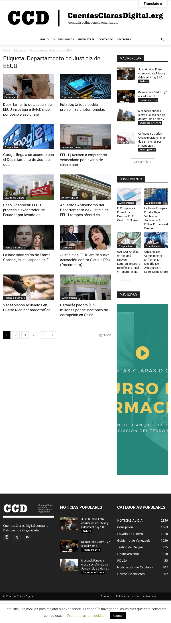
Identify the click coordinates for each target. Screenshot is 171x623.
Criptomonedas (70, 97)
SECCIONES (124, 39)
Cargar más (141, 162)
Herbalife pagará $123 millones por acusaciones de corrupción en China (84, 310)
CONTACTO (106, 39)
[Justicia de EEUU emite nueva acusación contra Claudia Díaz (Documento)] (85, 237)
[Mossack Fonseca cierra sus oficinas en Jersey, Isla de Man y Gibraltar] (126, 115)
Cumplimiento (12, 147)
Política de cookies (127, 596)
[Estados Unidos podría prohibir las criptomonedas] (85, 86)
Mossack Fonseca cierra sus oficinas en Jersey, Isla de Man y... (152, 115)
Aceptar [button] (118, 615)
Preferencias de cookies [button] (85, 615)
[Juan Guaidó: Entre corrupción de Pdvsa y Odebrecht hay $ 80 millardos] (126, 74)
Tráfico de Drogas (14, 247)
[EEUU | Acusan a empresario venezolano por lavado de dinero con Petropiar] (85, 137)
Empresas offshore (150, 122)
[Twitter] (16, 537)
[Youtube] (27, 537)
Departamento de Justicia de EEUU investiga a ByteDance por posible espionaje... (27, 109)
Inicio (6, 50)
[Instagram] (6, 537)
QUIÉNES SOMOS (63, 39)
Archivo (144, 81)
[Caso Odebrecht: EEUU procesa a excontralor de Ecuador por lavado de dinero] (28, 187)
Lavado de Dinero (71, 147)
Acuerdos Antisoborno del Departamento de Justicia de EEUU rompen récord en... (84, 210)
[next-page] (52, 335)
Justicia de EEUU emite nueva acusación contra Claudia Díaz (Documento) (85, 260)
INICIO (44, 39)
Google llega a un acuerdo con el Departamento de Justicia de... (28, 159)
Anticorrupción (70, 197)
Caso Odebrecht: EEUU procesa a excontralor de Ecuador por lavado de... (24, 210)
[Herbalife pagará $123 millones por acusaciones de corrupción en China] (85, 287)
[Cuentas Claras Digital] (85, 17)
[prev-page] (120, 278)
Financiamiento (148, 100)
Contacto (106, 596)
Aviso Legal (150, 596)
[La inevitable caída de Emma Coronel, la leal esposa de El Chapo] (28, 237)
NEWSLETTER (86, 39)
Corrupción (67, 247)
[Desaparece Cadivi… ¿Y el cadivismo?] (126, 96)
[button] (162, 39)
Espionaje (10, 97)
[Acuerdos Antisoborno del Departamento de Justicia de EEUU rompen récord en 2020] (85, 187)
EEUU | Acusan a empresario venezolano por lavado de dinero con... (83, 160)
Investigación (147, 149)
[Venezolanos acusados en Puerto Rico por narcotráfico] (28, 287)
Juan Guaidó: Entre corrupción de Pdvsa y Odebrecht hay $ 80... (151, 73)
